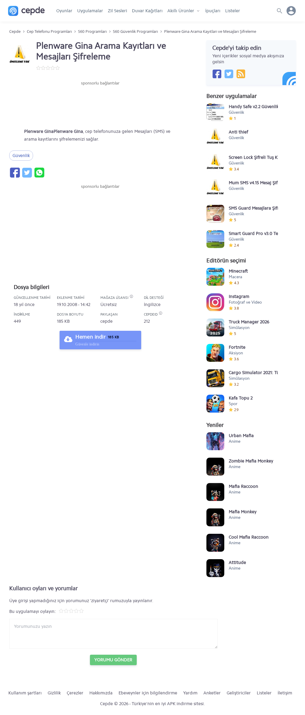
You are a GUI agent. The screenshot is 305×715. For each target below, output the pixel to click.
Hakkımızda (101, 693)
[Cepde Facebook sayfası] (216, 73)
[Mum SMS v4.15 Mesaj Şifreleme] (215, 188)
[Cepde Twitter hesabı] (228, 73)
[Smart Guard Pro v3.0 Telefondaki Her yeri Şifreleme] (215, 239)
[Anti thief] (215, 138)
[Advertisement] (100, 104)
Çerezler (75, 693)
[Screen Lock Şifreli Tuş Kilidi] (215, 163)
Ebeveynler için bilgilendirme (148, 693)
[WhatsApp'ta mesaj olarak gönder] (39, 172)
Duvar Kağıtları (147, 10)
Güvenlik (21, 155)
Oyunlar (64, 10)
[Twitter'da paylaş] (26, 172)
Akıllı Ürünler (180, 10)
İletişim (285, 693)
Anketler (212, 693)
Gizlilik (54, 693)
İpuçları (212, 10)
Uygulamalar (90, 10)
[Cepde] (26, 11)
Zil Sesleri (117, 10)
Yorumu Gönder (113, 659)
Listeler (232, 10)
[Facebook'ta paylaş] (14, 172)
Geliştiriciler (239, 693)
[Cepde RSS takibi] (240, 73)
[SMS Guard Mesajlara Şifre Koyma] (215, 214)
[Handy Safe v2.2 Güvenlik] (215, 112)
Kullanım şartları (25, 693)
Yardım (190, 693)
